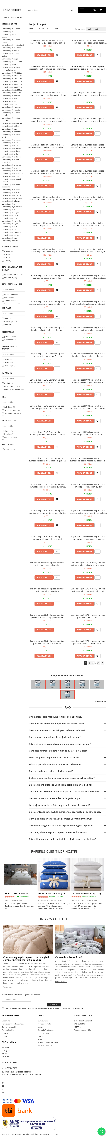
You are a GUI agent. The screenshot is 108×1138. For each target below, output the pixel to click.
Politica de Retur (44, 1033)
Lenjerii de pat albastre (11, 95)
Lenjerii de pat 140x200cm (12, 78)
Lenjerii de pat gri (8, 204)
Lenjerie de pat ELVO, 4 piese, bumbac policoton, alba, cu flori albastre (47, 642)
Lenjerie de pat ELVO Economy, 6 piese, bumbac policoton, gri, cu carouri (47, 537)
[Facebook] (3, 1080)
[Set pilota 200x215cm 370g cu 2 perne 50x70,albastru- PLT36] (54, 874)
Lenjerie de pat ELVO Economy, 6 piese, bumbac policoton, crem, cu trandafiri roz (47, 302)
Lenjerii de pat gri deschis (12, 206)
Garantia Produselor (46, 1030)
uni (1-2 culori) (10, 386)
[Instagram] (3, 1092)
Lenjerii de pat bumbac (11, 28)
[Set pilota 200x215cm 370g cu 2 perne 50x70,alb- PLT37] (87, 874)
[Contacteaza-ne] (95, 9)
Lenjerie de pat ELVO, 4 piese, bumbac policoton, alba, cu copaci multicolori (88, 589)
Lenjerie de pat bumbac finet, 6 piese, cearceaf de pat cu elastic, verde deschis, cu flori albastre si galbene (88, 119)
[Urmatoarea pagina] (102, 663)
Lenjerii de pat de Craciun (12, 61)
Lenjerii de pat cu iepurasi (12, 170)
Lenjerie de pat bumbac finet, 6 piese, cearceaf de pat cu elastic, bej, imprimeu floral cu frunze (47, 67)
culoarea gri (9, 321)
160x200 (7, 362)
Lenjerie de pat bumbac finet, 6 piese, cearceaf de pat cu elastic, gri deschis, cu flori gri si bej (47, 172)
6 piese (7, 251)
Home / (7, 17)
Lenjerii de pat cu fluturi (11, 157)
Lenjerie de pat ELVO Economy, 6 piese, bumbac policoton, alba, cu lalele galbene (47, 459)
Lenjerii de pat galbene (11, 201)
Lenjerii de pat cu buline (11, 140)
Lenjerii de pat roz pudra (11, 232)
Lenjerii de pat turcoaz (10, 235)
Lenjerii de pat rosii (9, 226)
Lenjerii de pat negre (10, 224)
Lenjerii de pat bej (9, 101)
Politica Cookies (8, 1030)
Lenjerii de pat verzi (9, 238)
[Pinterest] (3, 1083)
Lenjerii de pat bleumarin (11, 107)
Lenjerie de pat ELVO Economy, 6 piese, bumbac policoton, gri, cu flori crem (47, 407)
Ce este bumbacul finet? (68, 957)
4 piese (7, 254)
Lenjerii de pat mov (9, 218)
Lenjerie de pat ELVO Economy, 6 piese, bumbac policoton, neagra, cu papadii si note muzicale (87, 459)
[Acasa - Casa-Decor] (11, 10)
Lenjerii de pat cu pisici (10, 192)
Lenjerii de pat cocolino (11, 64)
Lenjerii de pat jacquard (11, 67)
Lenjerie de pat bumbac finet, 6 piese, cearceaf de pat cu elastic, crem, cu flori (47, 41)
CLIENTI (41, 1015)
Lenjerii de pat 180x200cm (12, 84)
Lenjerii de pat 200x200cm (12, 87)
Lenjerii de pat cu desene (11, 148)
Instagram (6, 1050)
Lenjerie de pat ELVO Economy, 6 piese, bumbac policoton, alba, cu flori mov (47, 328)
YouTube (5, 1057)
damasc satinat (10, 301)
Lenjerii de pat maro (10, 215)
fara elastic (8, 278)
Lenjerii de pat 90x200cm (11, 93)
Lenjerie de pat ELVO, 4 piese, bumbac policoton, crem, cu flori (88, 616)
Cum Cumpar (43, 1021)
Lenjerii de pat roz (9, 229)
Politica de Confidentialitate (72, 1008)
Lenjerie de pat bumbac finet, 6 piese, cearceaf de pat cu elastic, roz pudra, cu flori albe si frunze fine (87, 250)
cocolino (7, 297)
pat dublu (8, 336)
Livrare (40, 1027)
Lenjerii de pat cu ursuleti (12, 198)
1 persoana (8, 339)
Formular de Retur (45, 1045)
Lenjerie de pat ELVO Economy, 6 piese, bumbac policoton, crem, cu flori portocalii (87, 276)
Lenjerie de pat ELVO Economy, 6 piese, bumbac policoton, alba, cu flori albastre (47, 381)
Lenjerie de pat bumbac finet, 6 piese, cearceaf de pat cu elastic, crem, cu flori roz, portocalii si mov (87, 172)
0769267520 (11, 1068)
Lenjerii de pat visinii (10, 241)
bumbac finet (9, 294)
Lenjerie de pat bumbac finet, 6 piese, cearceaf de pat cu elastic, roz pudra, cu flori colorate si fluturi (87, 146)
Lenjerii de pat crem (9, 129)
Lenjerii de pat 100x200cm (12, 73)
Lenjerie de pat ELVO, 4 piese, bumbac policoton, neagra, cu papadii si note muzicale (47, 616)
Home (40, 1036)
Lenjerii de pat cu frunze (11, 165)
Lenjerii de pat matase (10, 50)
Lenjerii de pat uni (9, 31)
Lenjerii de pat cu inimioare (12, 173)
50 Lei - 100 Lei (10, 410)
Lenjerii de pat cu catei (10, 145)
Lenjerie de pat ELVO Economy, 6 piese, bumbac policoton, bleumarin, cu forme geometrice (47, 485)
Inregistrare (6, 1033)
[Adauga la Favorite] (57, 55)
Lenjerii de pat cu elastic (11, 48)
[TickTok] (3, 1089)
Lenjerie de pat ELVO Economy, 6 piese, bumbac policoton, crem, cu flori (47, 276)
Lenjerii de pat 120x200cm (12, 76)
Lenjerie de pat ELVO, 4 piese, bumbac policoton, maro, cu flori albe (47, 563)
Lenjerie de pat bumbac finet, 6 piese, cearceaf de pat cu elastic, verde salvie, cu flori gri (47, 119)
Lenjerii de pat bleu (9, 104)
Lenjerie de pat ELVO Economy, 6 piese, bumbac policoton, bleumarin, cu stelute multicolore (88, 511)
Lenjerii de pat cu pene (11, 190)
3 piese (7, 260)
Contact (5, 1036)
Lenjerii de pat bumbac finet (13, 45)
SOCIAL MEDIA (9, 1042)
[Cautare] (71, 10)
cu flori (7, 383)
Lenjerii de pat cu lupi (10, 176)
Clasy (6, 431)
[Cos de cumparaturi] (101, 9)
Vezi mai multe (100, 701)
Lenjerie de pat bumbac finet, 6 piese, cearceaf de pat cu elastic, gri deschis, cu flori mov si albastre (47, 198)
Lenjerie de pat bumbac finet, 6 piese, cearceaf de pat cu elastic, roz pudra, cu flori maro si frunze (87, 67)
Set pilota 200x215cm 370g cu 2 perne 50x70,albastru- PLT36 (65, 893)
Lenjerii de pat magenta (11, 212)
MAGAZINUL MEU (10, 1015)
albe (6, 318)
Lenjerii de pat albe (9, 98)
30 (98, 663)
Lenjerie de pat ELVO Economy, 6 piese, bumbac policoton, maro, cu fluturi (87, 433)
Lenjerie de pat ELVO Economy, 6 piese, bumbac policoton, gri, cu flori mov (47, 354)
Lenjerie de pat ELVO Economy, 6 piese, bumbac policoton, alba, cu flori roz (87, 354)
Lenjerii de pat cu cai (10, 142)
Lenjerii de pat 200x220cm (12, 90)
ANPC (40, 1039)
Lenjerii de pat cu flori (10, 154)
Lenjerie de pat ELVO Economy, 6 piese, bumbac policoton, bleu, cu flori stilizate (87, 407)
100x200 (7, 359)
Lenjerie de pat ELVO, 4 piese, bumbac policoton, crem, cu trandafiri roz (88, 642)
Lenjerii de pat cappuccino (12, 123)
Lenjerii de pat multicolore (12, 221)
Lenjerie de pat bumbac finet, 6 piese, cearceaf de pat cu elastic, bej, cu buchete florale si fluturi (47, 250)
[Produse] (82, 10)
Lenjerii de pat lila (9, 209)
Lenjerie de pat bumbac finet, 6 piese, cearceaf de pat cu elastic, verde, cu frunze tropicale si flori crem (87, 224)
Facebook (6, 1047)
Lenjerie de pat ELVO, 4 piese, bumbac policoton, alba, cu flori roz (47, 589)
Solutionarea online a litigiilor (49, 1042)
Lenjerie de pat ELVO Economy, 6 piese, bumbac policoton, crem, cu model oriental (87, 537)
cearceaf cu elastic (11, 274)
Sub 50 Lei (8, 407)
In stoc (7, 449)
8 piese (7, 257)
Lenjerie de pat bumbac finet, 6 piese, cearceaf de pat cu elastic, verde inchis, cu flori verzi (47, 146)
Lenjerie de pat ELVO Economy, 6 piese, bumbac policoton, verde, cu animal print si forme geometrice (47, 511)
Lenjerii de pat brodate (11, 110)
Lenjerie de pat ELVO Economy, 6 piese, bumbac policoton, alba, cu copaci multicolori (87, 328)
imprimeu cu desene (12, 389)
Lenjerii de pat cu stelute (11, 195)
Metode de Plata (44, 1024)
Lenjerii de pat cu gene (10, 168)
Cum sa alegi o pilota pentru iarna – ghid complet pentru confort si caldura (26, 958)
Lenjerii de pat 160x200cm (12, 81)
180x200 (7, 365)
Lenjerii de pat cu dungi (11, 151)
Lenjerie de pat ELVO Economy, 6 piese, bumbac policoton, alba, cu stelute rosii (87, 302)
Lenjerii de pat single (10, 59)
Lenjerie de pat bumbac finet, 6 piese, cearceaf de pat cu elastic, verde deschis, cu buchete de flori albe (88, 93)
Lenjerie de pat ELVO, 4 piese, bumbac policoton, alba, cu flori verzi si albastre (87, 563)
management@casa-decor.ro (18, 1071)
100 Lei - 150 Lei (10, 413)
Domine (7, 434)
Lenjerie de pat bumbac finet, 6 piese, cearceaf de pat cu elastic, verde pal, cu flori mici (47, 93)
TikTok (4, 1053)
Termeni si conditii (9, 1027)
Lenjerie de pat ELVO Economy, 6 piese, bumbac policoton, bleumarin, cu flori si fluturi (47, 433)
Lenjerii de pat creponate (11, 131)
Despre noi (6, 1021)
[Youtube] (3, 1086)
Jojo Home (8, 437)
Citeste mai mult (9, 987)
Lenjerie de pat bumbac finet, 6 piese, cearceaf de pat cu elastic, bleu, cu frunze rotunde (87, 198)
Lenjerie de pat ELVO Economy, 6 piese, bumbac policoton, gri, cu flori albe (87, 381)
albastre (7, 324)
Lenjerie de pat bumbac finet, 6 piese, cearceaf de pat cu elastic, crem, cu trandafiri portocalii (47, 224)
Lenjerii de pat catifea (10, 126)
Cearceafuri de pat (9, 70)
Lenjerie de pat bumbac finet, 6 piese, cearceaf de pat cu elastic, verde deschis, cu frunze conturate (88, 41)
